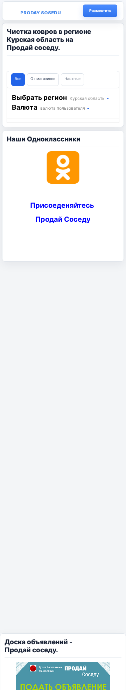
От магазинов (42, 78)
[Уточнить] (107, 98)
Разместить (100, 10)
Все (18, 78)
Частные (72, 78)
